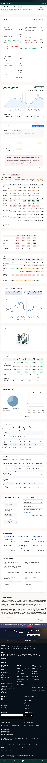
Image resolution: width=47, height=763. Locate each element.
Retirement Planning (20, 674)
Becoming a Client (35, 676)
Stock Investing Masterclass (22, 670)
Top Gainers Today (14, 648)
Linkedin (5, 699)
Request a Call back (28, 702)
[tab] (7, 130)
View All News (40, 552)
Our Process (26, 705)
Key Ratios (42, 87)
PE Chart (36, 87)
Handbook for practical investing (23, 668)
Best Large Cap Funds (14, 655)
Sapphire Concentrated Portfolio (38, 690)
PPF (13, 660)
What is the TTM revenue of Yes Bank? (32, 578)
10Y (40, 90)
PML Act (3, 747)
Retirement (26, 660)
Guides (18, 671)
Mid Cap (24, 11)
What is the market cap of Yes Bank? (32, 563)
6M (32, 90)
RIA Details (36, 640)
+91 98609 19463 (32, 727)
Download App (6, 0)
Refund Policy (13, 744)
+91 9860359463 (27, 700)
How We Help (19, 681)
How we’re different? (36, 679)
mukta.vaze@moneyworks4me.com (33, 725)
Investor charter (29, 747)
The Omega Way (35, 677)
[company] (8, 428)
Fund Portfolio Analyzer (22, 654)
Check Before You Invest (38, 126)
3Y (36, 90)
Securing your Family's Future (22, 676)
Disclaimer (31, 744)
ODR (22, 747)
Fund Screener (14, 654)
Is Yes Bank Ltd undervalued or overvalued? (32, 584)
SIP (2, 660)
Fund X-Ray (34, 670)
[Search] (23, 761)
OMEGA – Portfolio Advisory (37, 687)
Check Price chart (10, 150)
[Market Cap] (16, 428)
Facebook (5, 701)
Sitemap (18, 686)
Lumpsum (7, 660)
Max (43, 90)
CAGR (16, 660)
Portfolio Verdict (35, 673)
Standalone (34, 19)
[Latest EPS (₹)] (26, 428)
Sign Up (44, 3)
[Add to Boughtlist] (21, 7)
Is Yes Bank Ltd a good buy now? (11, 589)
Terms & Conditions (23, 744)
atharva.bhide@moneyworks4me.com (11, 732)
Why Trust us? (34, 681)
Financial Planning (20, 682)
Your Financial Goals (20, 673)
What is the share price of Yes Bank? (11, 563)
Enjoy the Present (20, 678)
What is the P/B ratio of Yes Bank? (32, 572)
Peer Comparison (7, 424)
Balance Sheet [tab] (15, 459)
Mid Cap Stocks (22, 650)
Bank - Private (18, 11)
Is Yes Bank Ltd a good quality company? (11, 584)
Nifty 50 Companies (22, 648)
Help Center (37, 0)
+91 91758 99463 (9, 734)
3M (30, 90)
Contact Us (26, 708)
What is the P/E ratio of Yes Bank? (11, 572)
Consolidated (41, 19)
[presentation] (43, 117)
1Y (34, 90)
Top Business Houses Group (6, 675)
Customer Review (35, 682)
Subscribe (43, 0)
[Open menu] (1, 4)
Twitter (4, 707)
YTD (25, 297)
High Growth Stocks (5, 648)
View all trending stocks (37, 515)
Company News (24, 646)
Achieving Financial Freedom (22, 679)
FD (4, 660)
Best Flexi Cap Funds (5, 655)
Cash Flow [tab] (22, 459)
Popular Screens (17, 646)
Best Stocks (10, 646)
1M (28, 90)
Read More (41, 620)
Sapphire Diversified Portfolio (37, 689)
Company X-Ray (35, 668)
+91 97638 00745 (9, 727)
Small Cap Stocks (15, 650)
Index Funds (39, 655)
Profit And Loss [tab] (6, 459)
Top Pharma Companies (38, 650)
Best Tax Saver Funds (32, 655)
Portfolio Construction (21, 684)
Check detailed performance (12, 144)
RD (10, 660)
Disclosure (38, 744)
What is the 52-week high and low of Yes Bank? (11, 578)
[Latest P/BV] (42, 428)
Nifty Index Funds (23, 655)
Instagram (5, 705)
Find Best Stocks (4, 672)
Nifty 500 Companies (31, 648)
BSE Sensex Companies (6, 650)
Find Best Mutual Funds (6, 654)
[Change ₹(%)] (11, 428)
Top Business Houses (32, 646)
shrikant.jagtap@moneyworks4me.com (11, 725)
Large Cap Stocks (29, 650)
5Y (38, 90)
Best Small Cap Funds (32, 654)
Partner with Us (27, 703)
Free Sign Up (12, 717)
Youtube (5, 703)
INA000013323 (28, 640)
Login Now (29, 625)
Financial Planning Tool (36, 666)
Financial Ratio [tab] (29, 459)
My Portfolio (34, 671)
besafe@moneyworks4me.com (30, 698)
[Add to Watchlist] (18, 7)
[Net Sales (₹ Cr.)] (21, 428)
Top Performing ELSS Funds (6, 686)
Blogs (18, 666)
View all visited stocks (37, 505)
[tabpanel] (23, 476)
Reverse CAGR (20, 660)
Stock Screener (4, 646)
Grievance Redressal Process (13, 747)
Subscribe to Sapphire (33, 635)
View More (40, 167)
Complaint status (4, 744)
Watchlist (3, 666)
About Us (26, 706)
